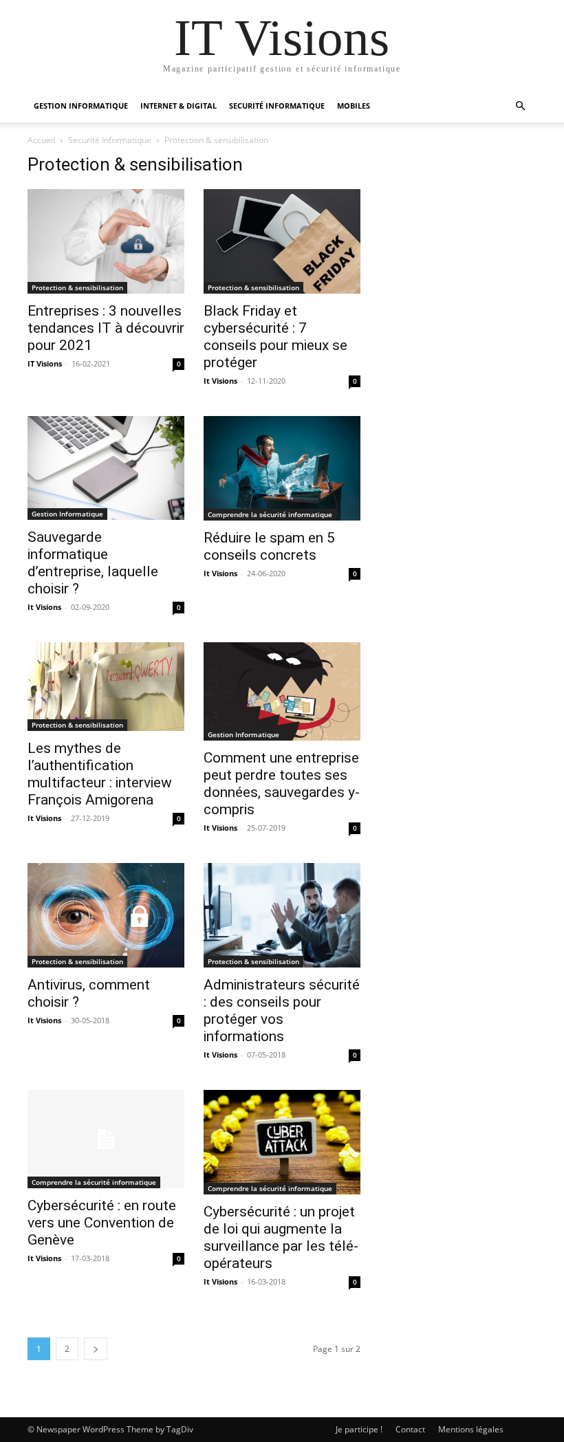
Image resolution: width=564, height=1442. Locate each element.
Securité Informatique (277, 105)
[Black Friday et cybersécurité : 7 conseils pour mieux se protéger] (282, 241)
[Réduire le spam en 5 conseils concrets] (282, 468)
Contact (410, 1429)
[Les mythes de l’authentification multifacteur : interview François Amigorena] (106, 686)
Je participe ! (359, 1429)
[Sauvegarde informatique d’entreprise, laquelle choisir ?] (106, 468)
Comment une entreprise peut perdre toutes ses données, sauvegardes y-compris (282, 784)
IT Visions (45, 363)
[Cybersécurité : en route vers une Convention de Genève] (106, 1139)
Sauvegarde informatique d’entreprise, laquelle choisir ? (93, 563)
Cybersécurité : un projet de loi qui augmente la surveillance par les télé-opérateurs (281, 1237)
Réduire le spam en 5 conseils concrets (269, 546)
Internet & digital (178, 105)
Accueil (41, 140)
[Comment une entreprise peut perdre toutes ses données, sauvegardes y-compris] (282, 691)
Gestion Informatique (67, 513)
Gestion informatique (81, 105)
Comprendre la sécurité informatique (270, 514)
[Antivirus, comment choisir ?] (106, 915)
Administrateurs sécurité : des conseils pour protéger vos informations (282, 1010)
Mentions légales (470, 1429)
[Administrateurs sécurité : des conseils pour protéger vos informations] (282, 915)
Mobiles (353, 105)
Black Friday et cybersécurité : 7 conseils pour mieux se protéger (275, 337)
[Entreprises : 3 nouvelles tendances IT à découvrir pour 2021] (106, 241)
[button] (519, 106)
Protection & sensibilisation (77, 287)
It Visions (220, 380)
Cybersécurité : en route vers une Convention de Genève (102, 1222)
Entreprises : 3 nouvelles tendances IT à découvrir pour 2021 (106, 328)
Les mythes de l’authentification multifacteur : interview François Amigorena (100, 774)
